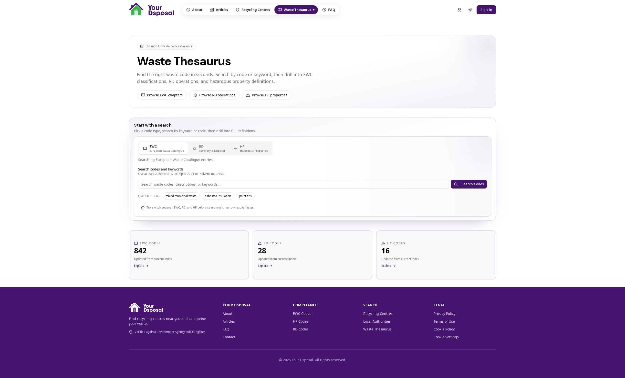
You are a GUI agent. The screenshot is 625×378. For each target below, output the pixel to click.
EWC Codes (302, 313)
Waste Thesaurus (294, 10)
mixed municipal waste (181, 196)
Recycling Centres (255, 9)
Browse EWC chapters (165, 95)
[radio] (163, 148)
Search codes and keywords (161, 169)
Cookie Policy (444, 329)
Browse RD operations (217, 95)
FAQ (331, 9)
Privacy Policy (444, 313)
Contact (229, 337)
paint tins (245, 196)
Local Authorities (377, 321)
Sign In (486, 9)
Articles (222, 9)
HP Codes (300, 321)
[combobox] (293, 184)
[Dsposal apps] (459, 9)
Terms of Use (444, 321)
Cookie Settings (446, 337)
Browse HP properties (269, 95)
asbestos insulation (218, 196)
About (197, 9)
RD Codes (301, 329)
